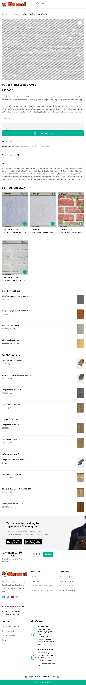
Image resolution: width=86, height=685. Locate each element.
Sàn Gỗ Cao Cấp (17, 614)
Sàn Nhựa (21, 606)
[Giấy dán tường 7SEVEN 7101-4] (15, 209)
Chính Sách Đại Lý (65, 577)
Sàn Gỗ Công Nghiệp (12, 606)
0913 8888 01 (48, 639)
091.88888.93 (48, 660)
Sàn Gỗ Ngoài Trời (7, 614)
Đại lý (4, 640)
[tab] (4, 155)
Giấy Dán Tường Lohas (41, 146)
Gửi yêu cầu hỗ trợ (8, 636)
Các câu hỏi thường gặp (10, 627)
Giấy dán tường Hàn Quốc (21, 146)
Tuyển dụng (35, 581)
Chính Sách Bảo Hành (67, 581)
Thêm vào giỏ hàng (45, 133)
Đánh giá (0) (14, 155)
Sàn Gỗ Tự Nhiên (16, 611)
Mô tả (4, 155)
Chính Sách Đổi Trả (66, 586)
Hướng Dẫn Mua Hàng (67, 590)
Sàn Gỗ (4, 606)
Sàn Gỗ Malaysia (6, 611)
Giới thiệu (34, 577)
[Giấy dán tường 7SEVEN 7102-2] (71, 209)
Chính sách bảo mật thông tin (41, 586)
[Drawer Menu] (43, 4)
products (16, 14)
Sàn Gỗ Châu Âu (13, 609)
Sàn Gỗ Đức (5, 609)
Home (7, 14)
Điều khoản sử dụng (9, 631)
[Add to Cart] (25, 224)
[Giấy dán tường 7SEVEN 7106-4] (43, 209)
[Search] (31, 4)
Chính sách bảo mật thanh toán (42, 590)
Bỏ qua (47, 682)
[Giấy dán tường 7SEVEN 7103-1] (15, 257)
